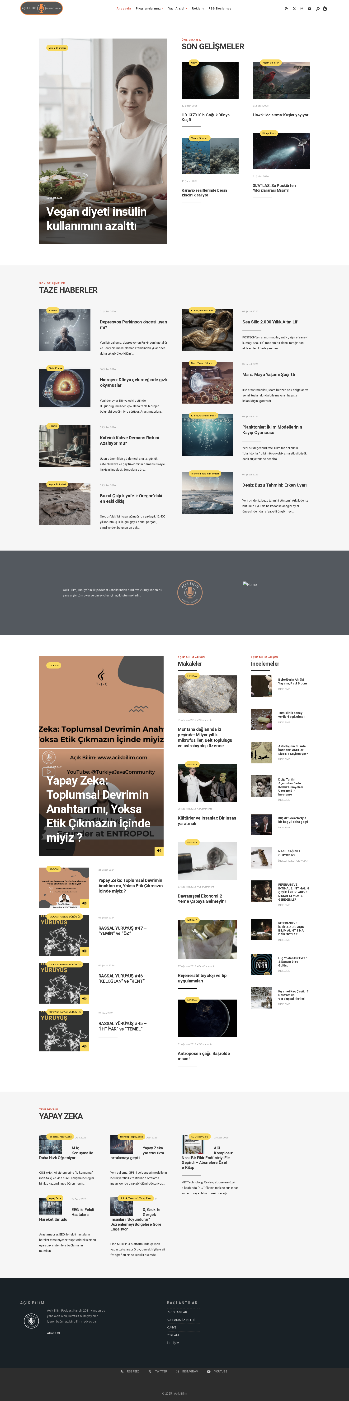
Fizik (51, 368)
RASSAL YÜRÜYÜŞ (70, 916)
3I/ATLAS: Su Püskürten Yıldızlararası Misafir (274, 188)
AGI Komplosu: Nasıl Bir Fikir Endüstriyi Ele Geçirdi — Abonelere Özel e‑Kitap (207, 1158)
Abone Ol (53, 1333)
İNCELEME (284, 689)
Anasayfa (124, 8)
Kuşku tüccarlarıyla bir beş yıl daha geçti (293, 820)
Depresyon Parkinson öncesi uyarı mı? (133, 324)
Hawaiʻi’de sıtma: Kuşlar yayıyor (280, 114)
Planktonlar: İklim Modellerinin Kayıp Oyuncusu (272, 429)
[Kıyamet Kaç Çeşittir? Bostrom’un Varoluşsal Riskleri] (261, 998)
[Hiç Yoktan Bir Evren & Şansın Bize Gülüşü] (261, 964)
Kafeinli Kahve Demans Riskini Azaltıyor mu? (129, 440)
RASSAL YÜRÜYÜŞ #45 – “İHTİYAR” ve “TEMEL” (123, 1026)
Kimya (265, 133)
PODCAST (54, 665)
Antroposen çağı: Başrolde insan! (204, 1056)
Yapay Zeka (65, 1136)
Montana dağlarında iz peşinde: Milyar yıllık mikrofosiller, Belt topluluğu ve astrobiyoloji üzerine (205, 737)
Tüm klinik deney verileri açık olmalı (291, 714)
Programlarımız (148, 8)
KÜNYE (171, 1327)
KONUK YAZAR (299, 860)
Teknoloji (196, 473)
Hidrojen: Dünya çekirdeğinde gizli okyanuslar (133, 382)
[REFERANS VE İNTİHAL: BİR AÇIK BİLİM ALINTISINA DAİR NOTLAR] (261, 929)
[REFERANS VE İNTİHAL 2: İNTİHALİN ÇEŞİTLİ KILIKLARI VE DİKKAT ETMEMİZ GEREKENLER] (261, 891)
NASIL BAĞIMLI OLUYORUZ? (289, 853)
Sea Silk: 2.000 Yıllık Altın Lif (269, 322)
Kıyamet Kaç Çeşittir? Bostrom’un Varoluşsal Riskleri (293, 995)
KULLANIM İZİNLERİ (181, 1320)
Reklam (198, 8)
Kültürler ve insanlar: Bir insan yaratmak (207, 820)
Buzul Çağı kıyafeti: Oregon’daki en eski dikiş (131, 498)
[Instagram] (301, 8)
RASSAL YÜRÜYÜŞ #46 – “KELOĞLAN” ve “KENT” (123, 978)
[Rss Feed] (286, 8)
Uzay (194, 62)
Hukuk (123, 1198)
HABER (53, 310)
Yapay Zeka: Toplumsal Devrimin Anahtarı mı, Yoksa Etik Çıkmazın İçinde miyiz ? (98, 809)
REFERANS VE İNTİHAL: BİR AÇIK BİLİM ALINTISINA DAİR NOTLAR (291, 928)
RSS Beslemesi (220, 8)
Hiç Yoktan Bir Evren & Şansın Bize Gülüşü (292, 961)
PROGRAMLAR (177, 1312)
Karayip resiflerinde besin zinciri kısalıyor (204, 192)
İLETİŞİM (173, 1343)
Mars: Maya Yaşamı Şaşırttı (268, 374)
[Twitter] (294, 8)
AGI (193, 1136)
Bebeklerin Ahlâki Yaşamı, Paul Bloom (292, 681)
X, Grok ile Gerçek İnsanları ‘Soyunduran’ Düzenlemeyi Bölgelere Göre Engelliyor (135, 1219)
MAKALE (192, 675)
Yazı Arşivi (176, 8)
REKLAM (173, 1335)
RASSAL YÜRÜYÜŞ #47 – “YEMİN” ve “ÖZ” (123, 930)
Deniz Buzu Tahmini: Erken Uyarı (274, 485)
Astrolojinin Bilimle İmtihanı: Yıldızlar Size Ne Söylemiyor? (293, 749)
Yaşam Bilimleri (57, 47)
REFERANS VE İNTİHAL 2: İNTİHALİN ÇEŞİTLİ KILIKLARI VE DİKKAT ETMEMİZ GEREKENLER (293, 892)
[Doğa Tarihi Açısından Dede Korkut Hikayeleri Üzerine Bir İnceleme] (261, 786)
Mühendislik (206, 310)
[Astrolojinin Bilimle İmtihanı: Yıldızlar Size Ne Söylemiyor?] (261, 752)
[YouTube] (309, 8)
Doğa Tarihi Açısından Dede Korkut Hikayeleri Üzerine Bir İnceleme (290, 787)
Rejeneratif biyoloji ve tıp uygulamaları (202, 978)
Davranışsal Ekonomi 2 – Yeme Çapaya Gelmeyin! (202, 898)
